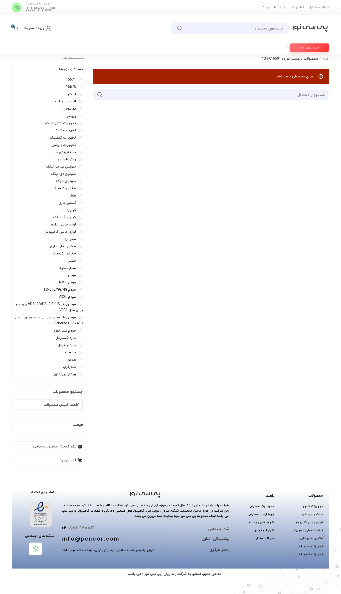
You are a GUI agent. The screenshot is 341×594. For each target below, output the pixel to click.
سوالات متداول (264, 538)
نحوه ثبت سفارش (261, 506)
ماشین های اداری (311, 538)
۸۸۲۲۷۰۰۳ (40, 9)
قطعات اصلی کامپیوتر (308, 530)
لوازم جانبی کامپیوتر (309, 522)
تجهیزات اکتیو (313, 506)
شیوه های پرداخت (261, 522)
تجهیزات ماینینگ (311, 546)
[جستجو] (179, 28)
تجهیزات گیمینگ (311, 554)
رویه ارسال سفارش (261, 514)
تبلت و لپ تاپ (312, 514)
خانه (325, 58)
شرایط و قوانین (263, 530)
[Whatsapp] (35, 549)
